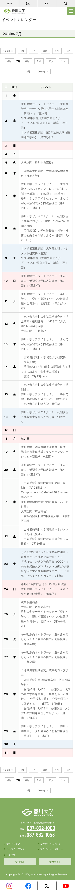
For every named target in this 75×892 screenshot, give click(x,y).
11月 (63, 61)
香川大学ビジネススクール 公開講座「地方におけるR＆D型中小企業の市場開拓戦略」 (45, 220)
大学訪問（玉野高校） (35, 331)
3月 (45, 51)
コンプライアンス (15, 849)
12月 (27, 71)
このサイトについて (50, 843)
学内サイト (55, 862)
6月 (9, 61)
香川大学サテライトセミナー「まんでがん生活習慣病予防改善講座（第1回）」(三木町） (44, 203)
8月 (27, 61)
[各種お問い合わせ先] (28, 3)
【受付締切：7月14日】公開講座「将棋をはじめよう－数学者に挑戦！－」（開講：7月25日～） (45, 371)
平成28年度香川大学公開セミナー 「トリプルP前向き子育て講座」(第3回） (44, 122)
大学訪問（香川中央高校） (37, 162)
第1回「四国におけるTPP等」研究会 (43, 584)
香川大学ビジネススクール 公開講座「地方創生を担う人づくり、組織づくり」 (44, 416)
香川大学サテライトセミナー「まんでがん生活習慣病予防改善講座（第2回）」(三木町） (44, 280)
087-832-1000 (41, 828)
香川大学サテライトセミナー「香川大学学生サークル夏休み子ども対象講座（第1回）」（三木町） (44, 108)
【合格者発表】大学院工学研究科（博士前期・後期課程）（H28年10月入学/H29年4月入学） (44, 321)
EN (46, 3)
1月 (22, 51)
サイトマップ (13, 843)
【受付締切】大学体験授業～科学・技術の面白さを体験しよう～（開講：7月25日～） (45, 235)
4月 (57, 51)
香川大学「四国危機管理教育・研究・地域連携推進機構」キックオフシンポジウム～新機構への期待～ (44, 451)
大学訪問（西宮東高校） (36, 607)
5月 (68, 51)
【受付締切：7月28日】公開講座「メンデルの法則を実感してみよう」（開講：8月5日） (46, 713)
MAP (9, 3)
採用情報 (19, 862)
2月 (34, 51)
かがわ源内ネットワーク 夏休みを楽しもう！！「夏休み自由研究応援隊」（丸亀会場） (44, 639)
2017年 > (43, 71)
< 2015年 (8, 51)
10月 (51, 61)
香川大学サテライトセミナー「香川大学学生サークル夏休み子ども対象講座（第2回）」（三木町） (44, 730)
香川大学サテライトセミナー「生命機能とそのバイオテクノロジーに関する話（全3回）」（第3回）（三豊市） (44, 188)
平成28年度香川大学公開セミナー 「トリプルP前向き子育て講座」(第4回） (44, 262)
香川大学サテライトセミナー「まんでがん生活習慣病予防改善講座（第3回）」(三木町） (44, 343)
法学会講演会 (29, 602)
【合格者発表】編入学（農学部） (42, 404)
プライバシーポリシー (51, 849)
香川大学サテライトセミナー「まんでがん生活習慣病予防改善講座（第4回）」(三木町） (44, 469)
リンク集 (11, 854)
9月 (39, 61)
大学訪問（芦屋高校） (35, 511)
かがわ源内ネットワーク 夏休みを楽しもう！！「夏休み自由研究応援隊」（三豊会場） (44, 657)
